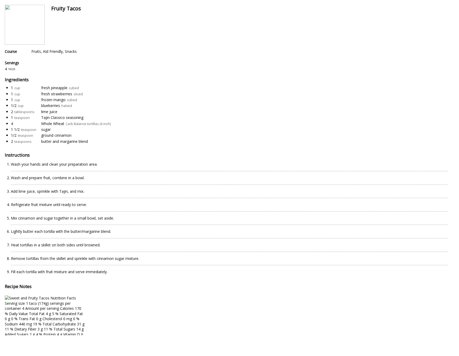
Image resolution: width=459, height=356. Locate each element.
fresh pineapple (54, 87)
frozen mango (53, 99)
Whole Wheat (52, 123)
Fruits (36, 51)
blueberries (50, 105)
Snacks (71, 51)
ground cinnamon (56, 135)
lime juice (49, 111)
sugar (46, 129)
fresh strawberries (56, 93)
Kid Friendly (53, 51)
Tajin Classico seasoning (62, 117)
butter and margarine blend (64, 141)
